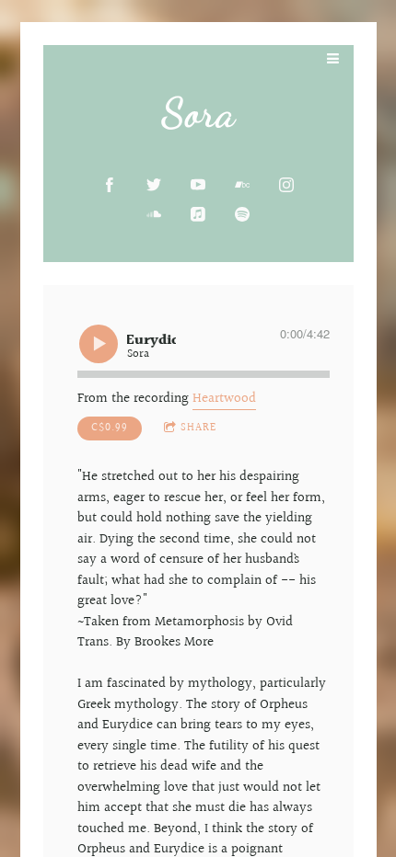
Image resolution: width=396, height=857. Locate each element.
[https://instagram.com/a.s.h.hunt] (286, 184)
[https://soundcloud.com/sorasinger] (153, 214)
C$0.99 (109, 428)
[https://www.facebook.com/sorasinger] (109, 184)
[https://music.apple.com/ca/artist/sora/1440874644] (198, 214)
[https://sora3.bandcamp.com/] (242, 184)
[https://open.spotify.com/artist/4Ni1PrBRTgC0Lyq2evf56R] (242, 214)
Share (198, 428)
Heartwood (224, 398)
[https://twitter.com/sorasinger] (153, 184)
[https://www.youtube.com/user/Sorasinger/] (198, 184)
